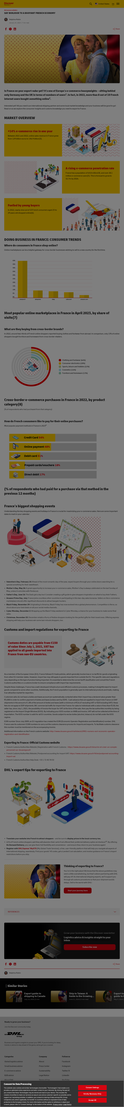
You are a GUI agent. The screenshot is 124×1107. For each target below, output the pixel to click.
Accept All (92, 1100)
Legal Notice (67, 1104)
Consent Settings (92, 1088)
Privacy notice (57, 1104)
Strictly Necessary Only (92, 1094)
